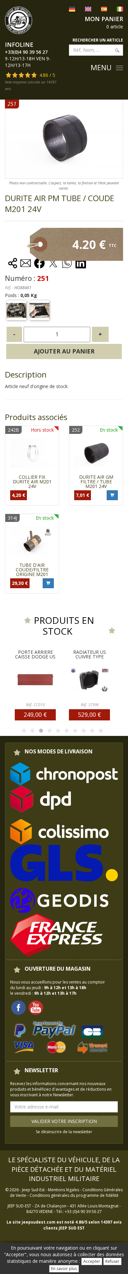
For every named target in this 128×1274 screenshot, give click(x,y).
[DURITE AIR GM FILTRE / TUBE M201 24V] (96, 453)
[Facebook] (18, 1007)
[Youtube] (36, 1007)
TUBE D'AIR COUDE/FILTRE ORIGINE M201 (32, 569)
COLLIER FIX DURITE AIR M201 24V (32, 481)
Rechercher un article (98, 40)
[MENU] (119, 68)
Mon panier (104, 19)
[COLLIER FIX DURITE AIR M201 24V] (32, 453)
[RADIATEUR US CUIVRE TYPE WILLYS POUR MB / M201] (64, 679)
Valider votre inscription (64, 1121)
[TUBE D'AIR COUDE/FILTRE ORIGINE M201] (32, 541)
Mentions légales (63, 1190)
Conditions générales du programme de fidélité (74, 1195)
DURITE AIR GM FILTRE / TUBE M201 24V (96, 481)
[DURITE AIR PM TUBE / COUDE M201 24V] (16, 310)
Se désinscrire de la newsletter (64, 1132)
